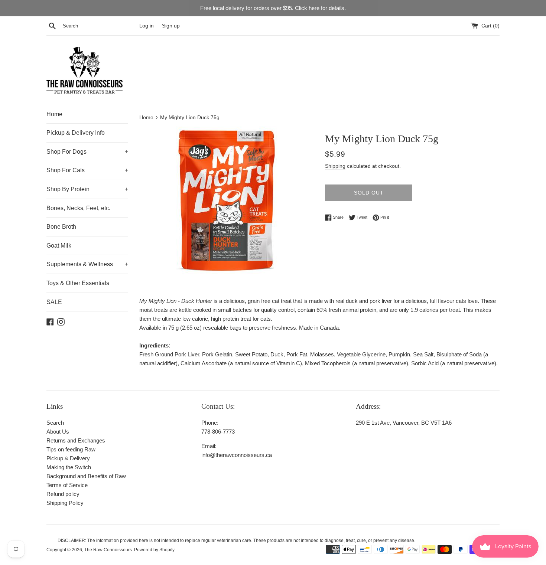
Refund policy (62, 494)
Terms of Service (67, 485)
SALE (54, 302)
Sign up (171, 26)
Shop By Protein (87, 189)
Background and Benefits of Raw (86, 476)
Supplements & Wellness (87, 264)
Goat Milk (58, 245)
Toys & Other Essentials (77, 283)
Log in (146, 26)
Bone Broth (61, 226)
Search (55, 422)
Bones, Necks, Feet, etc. (78, 208)
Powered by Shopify (154, 549)
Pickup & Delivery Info (75, 133)
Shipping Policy (65, 503)
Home (54, 114)
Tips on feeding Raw (70, 449)
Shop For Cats (87, 170)
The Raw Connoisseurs (108, 549)
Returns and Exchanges (75, 440)
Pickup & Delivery (68, 458)
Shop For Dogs (87, 151)
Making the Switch (68, 467)
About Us (57, 431)
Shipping (335, 166)
